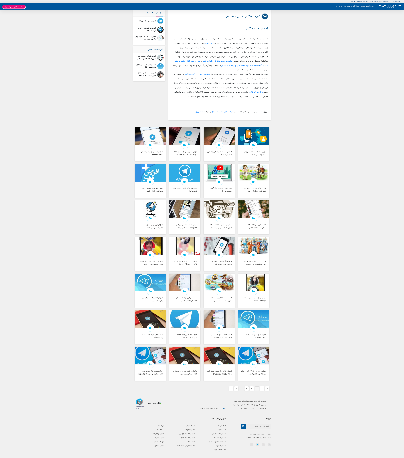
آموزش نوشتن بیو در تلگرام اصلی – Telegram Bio (151, 153)
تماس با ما (339, 6)
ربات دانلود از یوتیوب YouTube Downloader (221, 190)
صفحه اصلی (370, 6)
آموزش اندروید (378, 1)
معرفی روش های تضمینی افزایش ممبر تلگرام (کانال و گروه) (152, 190)
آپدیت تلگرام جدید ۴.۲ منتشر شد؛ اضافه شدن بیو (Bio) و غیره (254, 190)
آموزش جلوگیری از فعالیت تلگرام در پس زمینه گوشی (151, 336)
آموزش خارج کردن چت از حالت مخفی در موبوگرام (255, 336)
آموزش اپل (386, 1)
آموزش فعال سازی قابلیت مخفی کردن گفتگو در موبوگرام (186, 336)
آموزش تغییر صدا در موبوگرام (147, 21)
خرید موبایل (210, 43)
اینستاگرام (365, 1)
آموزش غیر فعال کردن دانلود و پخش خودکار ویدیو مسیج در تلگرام (151, 263)
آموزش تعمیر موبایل (219, 433)
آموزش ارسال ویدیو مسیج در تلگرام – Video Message (253, 299)
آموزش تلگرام (159, 437)
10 (236, 388)
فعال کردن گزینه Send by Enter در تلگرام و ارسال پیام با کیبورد (185, 372)
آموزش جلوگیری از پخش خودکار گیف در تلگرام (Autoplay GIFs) (219, 372)
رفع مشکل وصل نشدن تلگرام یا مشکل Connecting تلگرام (255, 226)
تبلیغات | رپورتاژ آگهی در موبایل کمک (354, 6)
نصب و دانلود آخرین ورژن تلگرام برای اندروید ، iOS (146, 66)
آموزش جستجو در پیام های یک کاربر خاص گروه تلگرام (219, 153)
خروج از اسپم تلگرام (193, 61)
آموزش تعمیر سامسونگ (187, 437)
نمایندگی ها (222, 425)
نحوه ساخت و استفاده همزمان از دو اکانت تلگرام (239, 65)
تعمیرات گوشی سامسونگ (186, 445)
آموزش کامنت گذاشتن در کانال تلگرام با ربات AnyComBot (147, 74)
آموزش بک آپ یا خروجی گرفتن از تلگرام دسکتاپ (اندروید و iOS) (146, 57)
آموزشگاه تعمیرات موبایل (217, 441)
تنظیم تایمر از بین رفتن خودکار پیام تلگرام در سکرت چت (146, 37)
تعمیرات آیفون (159, 445)
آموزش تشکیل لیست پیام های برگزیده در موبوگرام (152, 299)
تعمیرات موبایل (217, 111)
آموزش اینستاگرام (220, 437)
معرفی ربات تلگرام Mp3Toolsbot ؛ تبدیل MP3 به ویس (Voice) (220, 226)
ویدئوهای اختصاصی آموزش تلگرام (197, 74)
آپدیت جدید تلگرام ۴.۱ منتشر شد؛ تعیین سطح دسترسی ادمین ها (255, 263)
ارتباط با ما (160, 429)
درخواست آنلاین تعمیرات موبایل (14, 7)
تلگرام (371, 1)
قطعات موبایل (200, 111)
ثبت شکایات (221, 429)
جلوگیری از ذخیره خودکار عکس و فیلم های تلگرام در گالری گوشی (253, 372)
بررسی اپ (359, 1)
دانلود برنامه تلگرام (256, 92)
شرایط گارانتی (190, 425)
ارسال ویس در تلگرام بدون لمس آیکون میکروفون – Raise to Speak (150, 372)
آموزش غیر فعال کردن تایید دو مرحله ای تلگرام (147, 29)
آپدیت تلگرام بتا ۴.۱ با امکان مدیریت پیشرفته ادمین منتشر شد (220, 263)
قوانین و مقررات (158, 433)
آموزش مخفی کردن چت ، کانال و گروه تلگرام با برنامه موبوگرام (221, 336)
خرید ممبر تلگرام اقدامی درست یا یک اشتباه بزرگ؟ (185, 190)
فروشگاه (161, 425)
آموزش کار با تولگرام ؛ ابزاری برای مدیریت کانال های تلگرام (152, 226)
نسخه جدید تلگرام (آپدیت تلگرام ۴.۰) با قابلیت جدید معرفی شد (221, 299)
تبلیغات (353, 1)
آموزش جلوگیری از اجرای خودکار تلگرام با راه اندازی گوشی (186, 299)
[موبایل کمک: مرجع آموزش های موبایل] (387, 6)
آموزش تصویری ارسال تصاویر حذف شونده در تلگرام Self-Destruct (185, 153)
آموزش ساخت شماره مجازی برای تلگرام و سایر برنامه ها (255, 153)
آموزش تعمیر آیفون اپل (187, 433)
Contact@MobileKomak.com (210, 408)
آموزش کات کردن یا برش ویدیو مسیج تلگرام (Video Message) (184, 263)
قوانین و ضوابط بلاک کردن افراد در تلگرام (217, 61)
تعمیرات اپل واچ (220, 449)
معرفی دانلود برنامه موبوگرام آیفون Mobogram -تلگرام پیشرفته (186, 226)
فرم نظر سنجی (159, 441)
